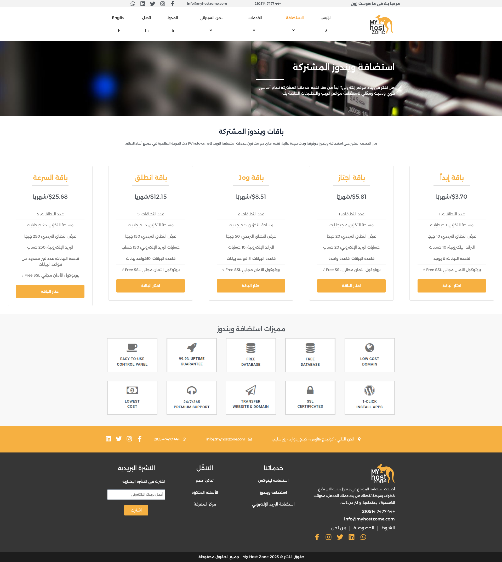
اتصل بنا (146, 24)
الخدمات (255, 17)
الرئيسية (326, 24)
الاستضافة (295, 17)
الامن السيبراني (212, 17)
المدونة (173, 24)
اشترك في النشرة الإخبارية (143, 481)
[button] (285, 17)
